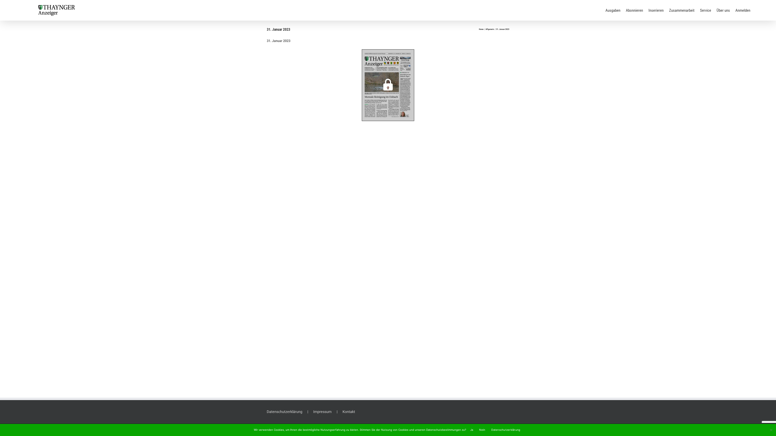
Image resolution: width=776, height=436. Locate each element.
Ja (471, 429)
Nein (482, 429)
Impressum (322, 412)
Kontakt (349, 412)
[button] (388, 85)
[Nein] (771, 430)
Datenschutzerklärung (284, 412)
